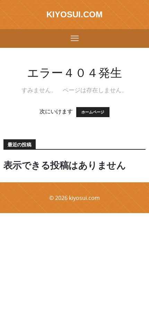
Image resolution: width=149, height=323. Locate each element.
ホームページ (92, 112)
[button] (74, 38)
